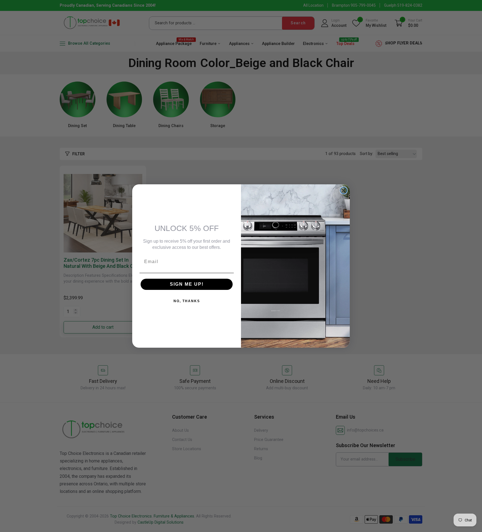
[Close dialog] (343, 190)
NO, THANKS (186, 301)
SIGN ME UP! (187, 284)
